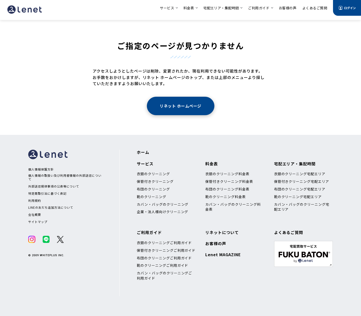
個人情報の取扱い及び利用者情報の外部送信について (64, 177)
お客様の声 (215, 243)
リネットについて (222, 232)
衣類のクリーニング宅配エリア (299, 173)
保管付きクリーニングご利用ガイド (166, 250)
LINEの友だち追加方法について (50, 207)
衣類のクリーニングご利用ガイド (164, 242)
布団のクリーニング (153, 189)
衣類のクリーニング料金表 (227, 173)
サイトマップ (37, 222)
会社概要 (34, 215)
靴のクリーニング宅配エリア (298, 196)
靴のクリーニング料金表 (225, 196)
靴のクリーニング (151, 196)
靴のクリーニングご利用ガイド (162, 265)
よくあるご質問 (288, 232)
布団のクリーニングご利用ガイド (164, 257)
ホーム (143, 152)
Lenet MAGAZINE (223, 254)
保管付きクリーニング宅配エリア (301, 181)
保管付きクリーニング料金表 (229, 181)
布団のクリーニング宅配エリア (299, 189)
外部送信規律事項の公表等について (53, 186)
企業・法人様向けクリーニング (162, 211)
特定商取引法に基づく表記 (47, 193)
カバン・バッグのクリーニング (162, 204)
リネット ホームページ (180, 106)
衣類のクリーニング (153, 173)
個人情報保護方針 (41, 169)
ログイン (350, 8)
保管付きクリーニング (155, 181)
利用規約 (34, 201)
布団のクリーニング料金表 (227, 189)
